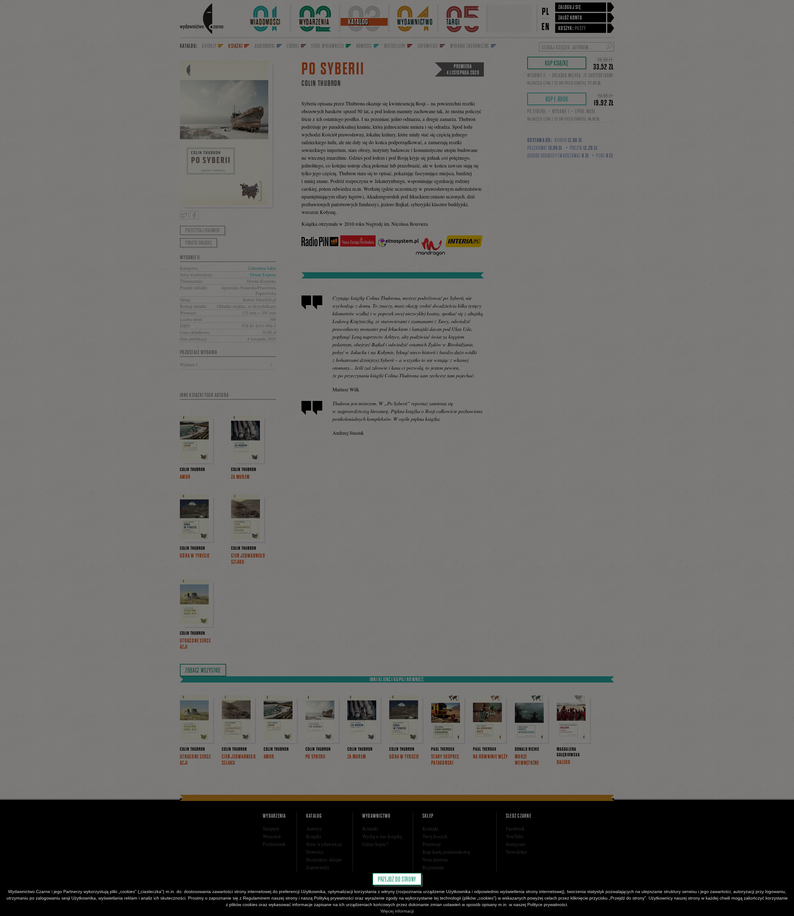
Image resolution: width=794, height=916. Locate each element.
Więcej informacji (397, 911)
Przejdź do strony (397, 879)
